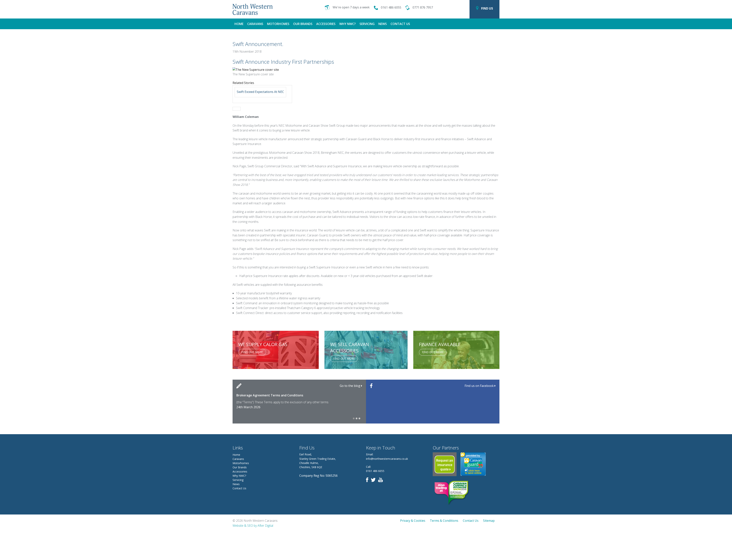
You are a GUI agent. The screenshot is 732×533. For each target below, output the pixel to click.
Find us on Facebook (479, 386)
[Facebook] (368, 479)
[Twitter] (374, 479)
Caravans (255, 24)
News (382, 24)
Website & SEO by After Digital (253, 525)
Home (238, 24)
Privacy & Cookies (412, 521)
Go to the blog (350, 386)
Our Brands (302, 24)
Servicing (367, 24)
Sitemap (489, 521)
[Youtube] (381, 479)
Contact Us (400, 24)
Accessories (326, 24)
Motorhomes (278, 24)
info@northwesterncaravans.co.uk (387, 459)
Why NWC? (347, 24)
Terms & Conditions (444, 521)
